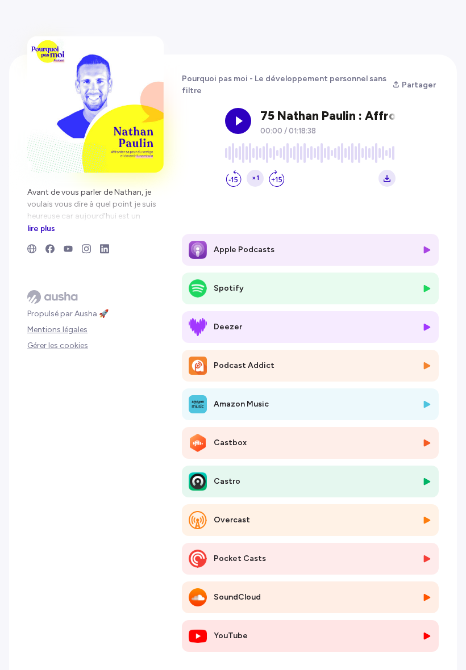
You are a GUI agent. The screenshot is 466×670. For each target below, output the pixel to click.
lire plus (41, 228)
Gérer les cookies (57, 345)
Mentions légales (57, 329)
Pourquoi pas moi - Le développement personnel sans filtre (284, 84)
